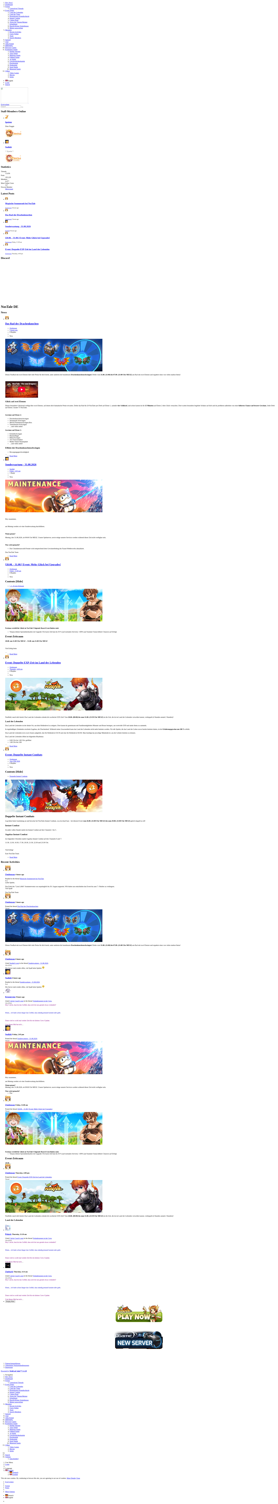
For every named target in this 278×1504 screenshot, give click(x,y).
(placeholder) (14, 1459)
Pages (7, 1488)
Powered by (14, 1371)
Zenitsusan (8, 208)
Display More (10, 1301)
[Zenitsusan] (7, 870)
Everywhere (5, 104)
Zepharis (9, 1272)
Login (7, 83)
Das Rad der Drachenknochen (18, 215)
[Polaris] (7, 1230)
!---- (17, 586)
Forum (7, 1486)
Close (78, 1478)
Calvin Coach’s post (16, 1001)
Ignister (8, 122)
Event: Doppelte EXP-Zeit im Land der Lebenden (27, 249)
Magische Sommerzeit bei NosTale (20, 203)
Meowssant (9, 189)
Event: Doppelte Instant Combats (23, 754)
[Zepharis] (7, 1267)
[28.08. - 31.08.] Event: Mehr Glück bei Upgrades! (27, 238)
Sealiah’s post (14, 963)
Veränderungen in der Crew (42, 1001)
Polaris (8, 1234)
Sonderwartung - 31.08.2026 (18, 226)
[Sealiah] (7, 974)
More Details (71, 1478)
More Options (10, 1492)
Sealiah (8, 147)
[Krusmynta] (7, 993)
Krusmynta (10, 997)
